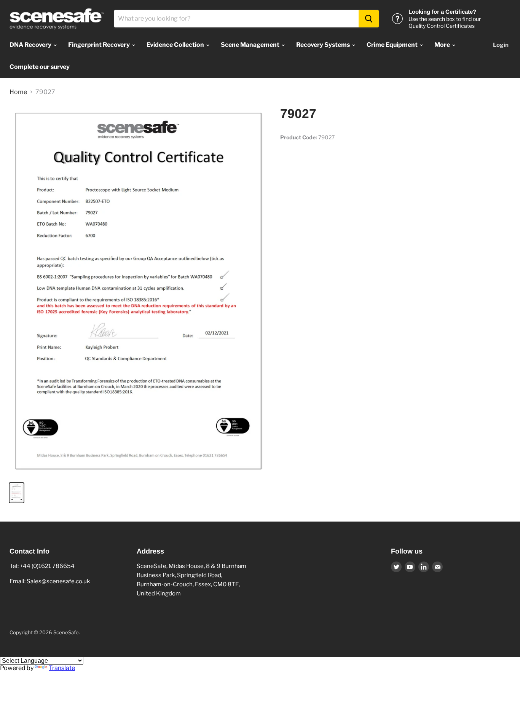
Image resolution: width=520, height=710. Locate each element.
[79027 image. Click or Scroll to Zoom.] (139, 290)
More (442, 44)
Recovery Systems (323, 44)
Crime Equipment (393, 44)
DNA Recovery (31, 44)
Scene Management (251, 44)
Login (501, 44)
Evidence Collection (176, 44)
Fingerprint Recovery (99, 44)
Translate (62, 668)
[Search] (369, 18)
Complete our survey (40, 66)
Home (18, 92)
